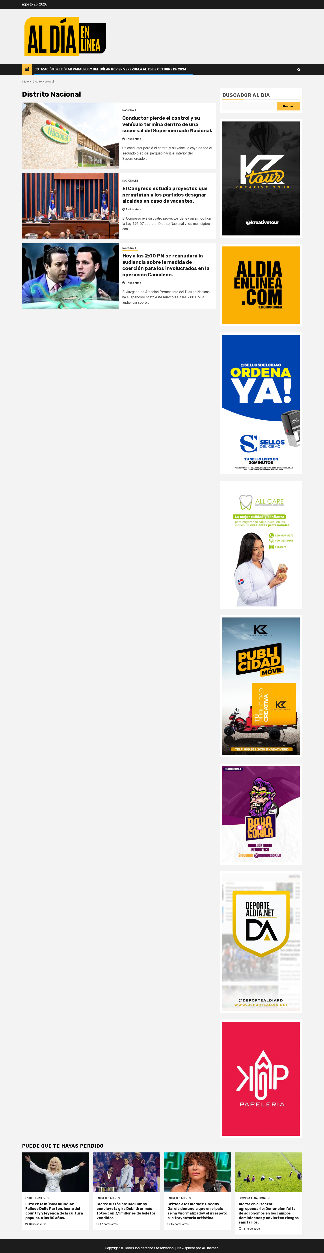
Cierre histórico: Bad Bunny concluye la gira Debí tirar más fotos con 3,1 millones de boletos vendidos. (126, 1211)
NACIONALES (130, 110)
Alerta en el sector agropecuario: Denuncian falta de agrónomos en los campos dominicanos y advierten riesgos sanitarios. (269, 1213)
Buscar (288, 106)
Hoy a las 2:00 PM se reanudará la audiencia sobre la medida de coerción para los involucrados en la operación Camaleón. (165, 265)
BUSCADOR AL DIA (246, 95)
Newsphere (186, 1248)
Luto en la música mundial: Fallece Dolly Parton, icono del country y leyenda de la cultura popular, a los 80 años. (54, 1211)
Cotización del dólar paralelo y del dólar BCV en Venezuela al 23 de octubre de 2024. (110, 69)
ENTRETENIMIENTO (37, 1198)
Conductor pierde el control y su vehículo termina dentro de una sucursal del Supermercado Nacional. (167, 124)
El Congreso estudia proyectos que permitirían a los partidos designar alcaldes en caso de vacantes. (165, 195)
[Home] (27, 70)
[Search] (299, 69)
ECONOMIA (245, 1198)
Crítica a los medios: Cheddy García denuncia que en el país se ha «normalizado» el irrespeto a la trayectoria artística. (197, 1211)
